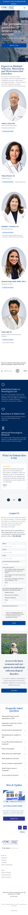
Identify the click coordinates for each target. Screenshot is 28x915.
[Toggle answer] (25, 716)
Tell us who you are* (8, 567)
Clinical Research (6, 874)
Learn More (14, 690)
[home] (9, 8)
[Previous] (8, 499)
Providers (3, 860)
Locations (4, 862)
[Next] (19, 499)
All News (22, 832)
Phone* (4, 549)
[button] (24, 8)
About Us (3, 855)
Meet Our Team (14, 45)
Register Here (14, 818)
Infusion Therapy (6, 872)
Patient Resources (6, 877)
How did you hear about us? (10, 606)
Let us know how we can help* (10, 561)
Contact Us (4, 857)
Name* (4, 543)
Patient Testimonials (6, 864)
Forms (2, 870)
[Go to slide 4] (15, 499)
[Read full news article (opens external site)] (14, 797)
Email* (4, 555)
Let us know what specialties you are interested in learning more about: (12, 589)
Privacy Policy (16, 612)
